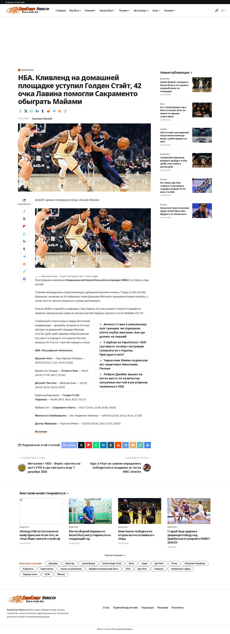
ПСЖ (47, 574)
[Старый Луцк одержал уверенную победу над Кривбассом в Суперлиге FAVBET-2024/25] (188, 511)
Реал (174, 563)
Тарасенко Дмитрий (42, 118)
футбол (142, 568)
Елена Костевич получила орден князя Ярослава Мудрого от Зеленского (174, 211)
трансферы (88, 563)
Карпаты (28, 568)
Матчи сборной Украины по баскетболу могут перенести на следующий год (90, 535)
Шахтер (69, 563)
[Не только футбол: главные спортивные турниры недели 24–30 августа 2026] (202, 185)
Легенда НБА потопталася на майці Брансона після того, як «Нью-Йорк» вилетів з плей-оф (40, 535)
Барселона (47, 568)
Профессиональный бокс (103, 568)
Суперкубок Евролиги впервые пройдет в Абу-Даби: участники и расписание (174, 162)
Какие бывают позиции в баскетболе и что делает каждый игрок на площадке (174, 87)
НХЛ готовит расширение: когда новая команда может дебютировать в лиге (174, 137)
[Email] (59, 111)
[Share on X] (26, 111)
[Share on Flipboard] (24, 226)
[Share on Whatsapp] (31, 111)
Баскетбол (28, 70)
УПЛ (128, 568)
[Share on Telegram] (54, 111)
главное (159, 568)
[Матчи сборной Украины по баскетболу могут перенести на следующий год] (90, 511)
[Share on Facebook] (20, 111)
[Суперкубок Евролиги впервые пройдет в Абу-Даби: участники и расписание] (202, 160)
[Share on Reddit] (48, 111)
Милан (61, 574)
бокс (131, 563)
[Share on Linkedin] (37, 111)
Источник (41, 431)
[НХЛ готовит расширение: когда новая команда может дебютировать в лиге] (202, 135)
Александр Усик (111, 563)
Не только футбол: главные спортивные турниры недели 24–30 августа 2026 (172, 187)
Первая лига (30, 574)
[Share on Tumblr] (43, 111)
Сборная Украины (194, 563)
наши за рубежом (71, 568)
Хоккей (163, 129)
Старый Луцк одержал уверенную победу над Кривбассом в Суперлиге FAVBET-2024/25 (188, 537)
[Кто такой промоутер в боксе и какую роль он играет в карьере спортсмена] (202, 110)
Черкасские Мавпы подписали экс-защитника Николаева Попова (123, 364)
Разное (163, 179)
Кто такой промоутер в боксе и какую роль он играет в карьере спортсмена (173, 112)
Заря (144, 563)
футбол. (159, 563)
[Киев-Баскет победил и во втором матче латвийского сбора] (139, 511)
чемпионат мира (180, 568)
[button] (216, 10)
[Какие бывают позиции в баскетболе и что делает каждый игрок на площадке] (202, 84)
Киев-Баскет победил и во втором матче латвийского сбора (136, 535)
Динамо (53, 563)
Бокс (162, 104)
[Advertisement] (115, 40)
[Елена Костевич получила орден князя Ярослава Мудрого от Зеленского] (202, 210)
